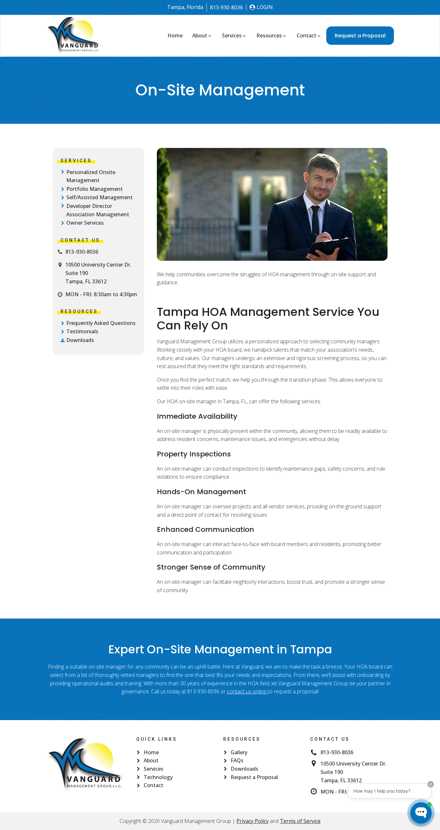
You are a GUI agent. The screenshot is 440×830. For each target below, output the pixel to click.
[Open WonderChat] (421, 813)
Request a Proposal (360, 35)
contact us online (246, 691)
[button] (202, 36)
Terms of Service (300, 821)
